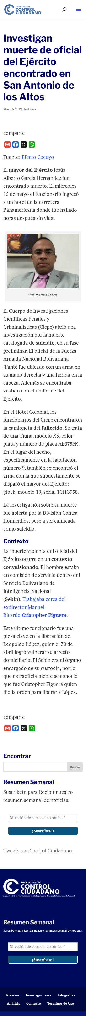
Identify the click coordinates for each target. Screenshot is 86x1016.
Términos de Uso (60, 1003)
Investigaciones (38, 995)
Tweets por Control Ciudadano (37, 850)
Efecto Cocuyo (38, 157)
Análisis (13, 1003)
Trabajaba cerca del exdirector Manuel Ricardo (34, 607)
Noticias (30, 109)
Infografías (66, 995)
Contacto (33, 1003)
